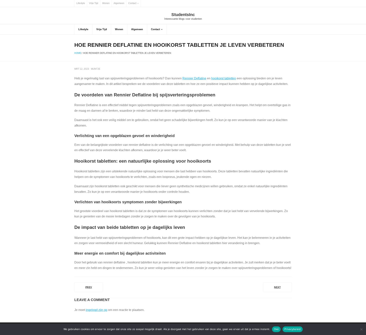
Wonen (106, 3)
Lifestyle (80, 3)
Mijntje (95, 69)
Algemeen (119, 3)
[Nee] (361, 329)
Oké (276, 329)
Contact (132, 3)
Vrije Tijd (93, 3)
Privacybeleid (292, 329)
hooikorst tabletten (223, 78)
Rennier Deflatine (194, 78)
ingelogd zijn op (96, 310)
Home (77, 53)
